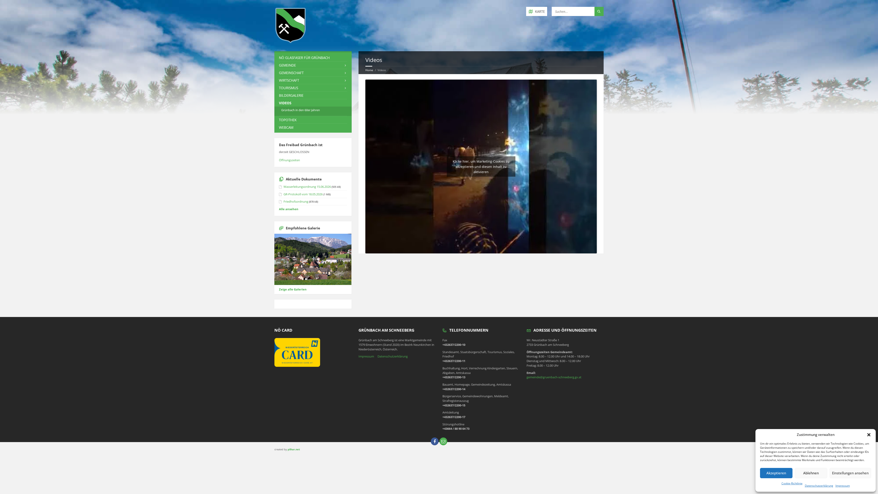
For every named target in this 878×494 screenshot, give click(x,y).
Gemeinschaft (291, 72)
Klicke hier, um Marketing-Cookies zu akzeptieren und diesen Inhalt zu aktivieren (481, 166)
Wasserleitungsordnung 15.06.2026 (307, 187)
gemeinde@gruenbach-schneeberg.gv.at (554, 377)
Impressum (842, 486)
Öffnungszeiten (289, 160)
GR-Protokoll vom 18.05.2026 (303, 194)
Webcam (286, 127)
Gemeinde (287, 65)
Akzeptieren (776, 473)
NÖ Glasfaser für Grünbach (304, 57)
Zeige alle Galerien (293, 289)
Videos (285, 103)
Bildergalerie (291, 95)
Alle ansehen (288, 209)
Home (369, 70)
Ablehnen (811, 473)
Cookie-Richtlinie (792, 483)
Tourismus (288, 88)
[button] (869, 434)
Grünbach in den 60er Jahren (300, 110)
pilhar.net (294, 449)
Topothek (288, 120)
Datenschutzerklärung (819, 486)
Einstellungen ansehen (850, 473)
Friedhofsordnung (296, 201)
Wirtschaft (289, 80)
